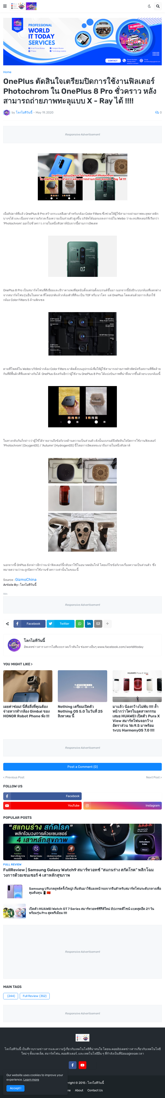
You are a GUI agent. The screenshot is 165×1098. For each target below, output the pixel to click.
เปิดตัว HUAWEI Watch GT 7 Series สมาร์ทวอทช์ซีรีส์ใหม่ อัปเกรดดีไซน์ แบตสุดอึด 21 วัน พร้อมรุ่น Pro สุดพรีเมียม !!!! (91, 911)
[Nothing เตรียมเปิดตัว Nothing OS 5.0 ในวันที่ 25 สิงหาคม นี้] (82, 686)
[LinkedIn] (89, 624)
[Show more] (107, 624)
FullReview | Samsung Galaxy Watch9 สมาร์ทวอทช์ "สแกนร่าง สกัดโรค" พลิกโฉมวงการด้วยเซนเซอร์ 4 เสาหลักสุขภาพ (78, 872)
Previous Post (14, 777)
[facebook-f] (72, 1065)
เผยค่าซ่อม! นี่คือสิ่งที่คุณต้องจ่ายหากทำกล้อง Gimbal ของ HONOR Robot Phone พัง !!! (26, 711)
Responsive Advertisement (82, 134)
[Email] (98, 624)
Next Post (153, 777)
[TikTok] (92, 1065)
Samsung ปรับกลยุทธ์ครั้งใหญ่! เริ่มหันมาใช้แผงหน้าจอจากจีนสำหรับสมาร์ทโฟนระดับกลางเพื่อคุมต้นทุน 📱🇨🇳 (95, 891)
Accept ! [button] (15, 1088)
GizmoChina (26, 579)
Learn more (31, 1079)
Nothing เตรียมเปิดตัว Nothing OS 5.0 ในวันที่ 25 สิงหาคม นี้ (80, 711)
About (79, 1090)
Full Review (35, 996)
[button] (5, 6)
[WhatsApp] (80, 624)
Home (7, 72)
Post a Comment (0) (82, 767)
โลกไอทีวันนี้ (34, 640)
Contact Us (95, 1090)
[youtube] (82, 1065)
